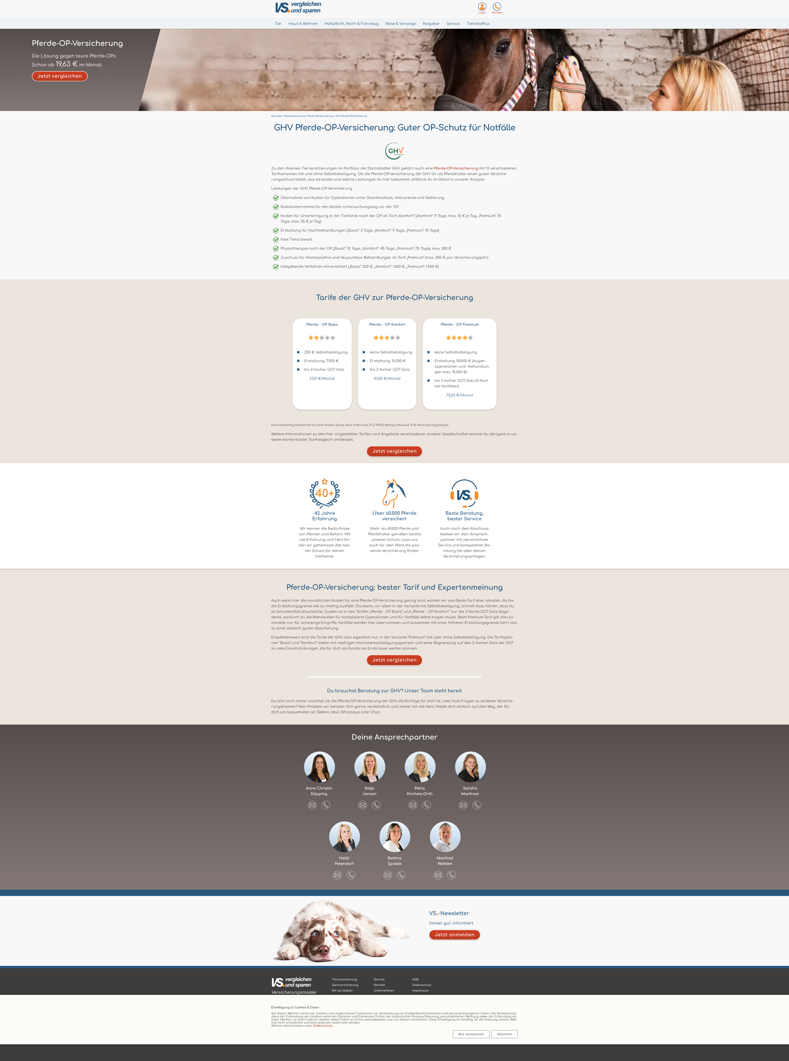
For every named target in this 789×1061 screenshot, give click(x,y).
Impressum (420, 990)
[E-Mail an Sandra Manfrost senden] (463, 804)
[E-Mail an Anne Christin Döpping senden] (312, 804)
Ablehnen (504, 1034)
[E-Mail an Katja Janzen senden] (362, 804)
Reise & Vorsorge (401, 24)
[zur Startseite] (293, 983)
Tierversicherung (344, 979)
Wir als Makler (342, 990)
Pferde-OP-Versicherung (456, 168)
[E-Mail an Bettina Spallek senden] (387, 874)
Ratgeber (431, 24)
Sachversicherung (345, 985)
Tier (278, 24)
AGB (415, 979)
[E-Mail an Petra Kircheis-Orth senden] (413, 804)
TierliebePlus (478, 24)
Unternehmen (384, 990)
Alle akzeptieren (471, 1034)
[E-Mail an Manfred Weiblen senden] (438, 874)
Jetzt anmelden (455, 934)
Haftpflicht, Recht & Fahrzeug (352, 24)
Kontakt (379, 985)
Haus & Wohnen (303, 24)
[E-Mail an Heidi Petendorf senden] (337, 874)
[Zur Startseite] (318, 8)
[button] (326, 805)
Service (453, 24)
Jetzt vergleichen (60, 76)
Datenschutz (323, 1025)
